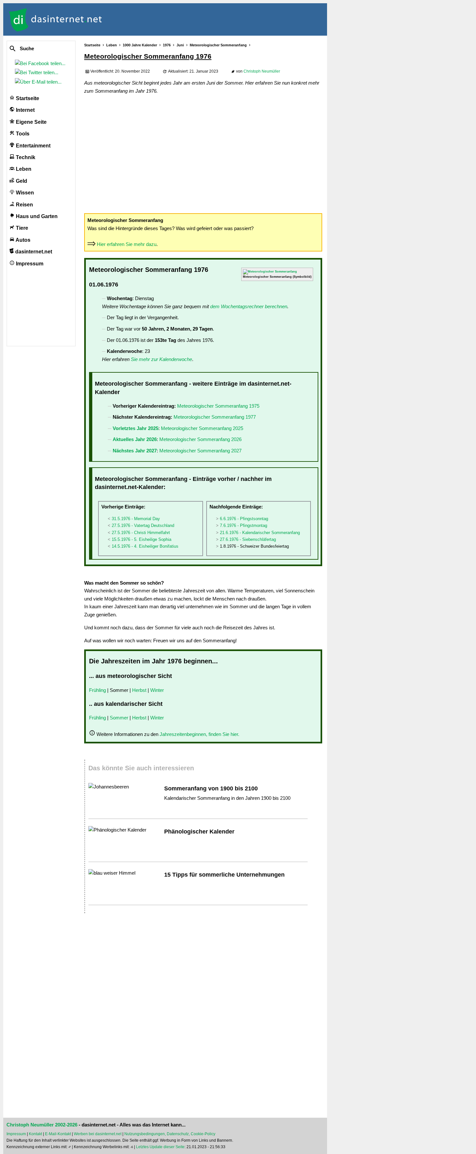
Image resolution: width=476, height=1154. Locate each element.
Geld (21, 181)
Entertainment (33, 145)
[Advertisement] (203, 153)
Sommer (119, 717)
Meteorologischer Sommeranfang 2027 (200, 450)
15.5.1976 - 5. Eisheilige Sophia (141, 539)
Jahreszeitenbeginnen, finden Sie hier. (199, 734)
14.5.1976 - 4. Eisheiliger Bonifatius (145, 546)
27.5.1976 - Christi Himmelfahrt (141, 532)
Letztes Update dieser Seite (160, 1147)
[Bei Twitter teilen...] (38, 72)
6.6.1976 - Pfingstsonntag (244, 518)
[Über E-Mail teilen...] (39, 82)
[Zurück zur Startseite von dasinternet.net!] (116, 19)
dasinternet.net (33, 251)
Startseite (27, 98)
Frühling (97, 690)
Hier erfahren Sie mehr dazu (126, 244)
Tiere (21, 228)
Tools (22, 133)
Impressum (29, 263)
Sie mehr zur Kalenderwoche (161, 359)
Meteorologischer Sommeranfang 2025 (202, 428)
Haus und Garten (36, 216)
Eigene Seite (31, 122)
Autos (22, 240)
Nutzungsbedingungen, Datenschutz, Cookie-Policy (169, 1134)
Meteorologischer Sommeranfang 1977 (215, 417)
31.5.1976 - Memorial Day (136, 518)
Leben (23, 169)
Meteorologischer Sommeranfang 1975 (218, 406)
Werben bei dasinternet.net (97, 1134)
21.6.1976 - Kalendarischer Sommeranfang (260, 532)
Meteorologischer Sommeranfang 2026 (200, 439)
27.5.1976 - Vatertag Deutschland (143, 525)
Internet (25, 110)
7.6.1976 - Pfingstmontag (243, 525)
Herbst (139, 690)
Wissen (24, 192)
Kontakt (35, 1134)
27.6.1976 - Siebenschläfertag (248, 539)
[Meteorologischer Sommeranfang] (270, 271)
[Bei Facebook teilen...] (41, 63)
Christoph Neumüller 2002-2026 (41, 1124)
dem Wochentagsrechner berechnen (248, 306)
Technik (25, 157)
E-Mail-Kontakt (58, 1134)
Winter (157, 690)
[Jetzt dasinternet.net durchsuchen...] (36, 49)
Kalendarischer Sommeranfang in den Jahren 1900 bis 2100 (227, 798)
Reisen (24, 204)
